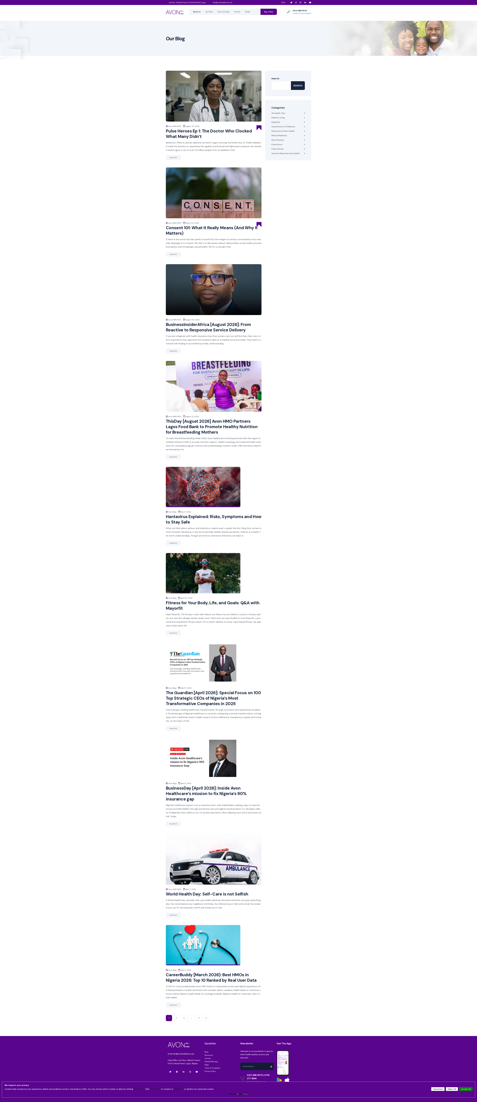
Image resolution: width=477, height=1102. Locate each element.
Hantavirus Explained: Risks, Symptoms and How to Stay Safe (213, 519)
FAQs (283, 2)
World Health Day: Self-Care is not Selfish (207, 894)
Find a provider (223, 12)
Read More (173, 158)
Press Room (276, 144)
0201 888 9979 (300, 10)
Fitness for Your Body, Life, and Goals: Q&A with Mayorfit (212, 605)
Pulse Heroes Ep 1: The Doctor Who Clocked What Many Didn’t (209, 133)
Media (247, 12)
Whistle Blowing (211, 1061)
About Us (197, 12)
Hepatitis (275, 122)
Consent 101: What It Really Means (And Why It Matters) (212, 230)
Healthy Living (278, 117)
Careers (208, 1058)
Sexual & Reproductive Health (285, 153)
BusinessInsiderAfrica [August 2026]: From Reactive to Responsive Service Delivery (208, 327)
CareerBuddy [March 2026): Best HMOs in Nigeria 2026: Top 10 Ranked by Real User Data (211, 977)
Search (275, 78)
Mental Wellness (279, 135)
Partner (237, 12)
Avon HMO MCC (174, 126)
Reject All (452, 1089)
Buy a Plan (268, 12)
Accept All (466, 1089)
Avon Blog (172, 512)
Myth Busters (277, 140)
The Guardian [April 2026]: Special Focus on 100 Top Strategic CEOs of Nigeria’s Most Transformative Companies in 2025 (213, 698)
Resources (209, 1055)
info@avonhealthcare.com (222, 2)
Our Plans (209, 12)
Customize (438, 1089)
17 (199, 1018)
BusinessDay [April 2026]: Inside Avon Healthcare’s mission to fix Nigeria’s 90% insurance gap (206, 793)
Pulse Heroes (277, 149)
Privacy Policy (210, 1071)
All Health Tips (278, 113)
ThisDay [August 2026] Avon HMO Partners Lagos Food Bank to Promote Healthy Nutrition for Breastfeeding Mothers (212, 426)
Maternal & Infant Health (283, 131)
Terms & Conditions (212, 1068)
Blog (206, 1052)
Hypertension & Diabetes (283, 126)
